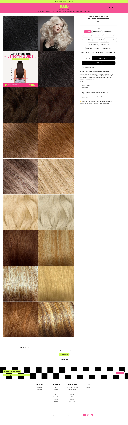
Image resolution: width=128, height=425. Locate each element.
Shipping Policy (70, 415)
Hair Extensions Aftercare (72, 387)
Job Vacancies (72, 404)
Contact (72, 399)
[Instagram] (84, 415)
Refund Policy (78, 415)
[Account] (112, 7)
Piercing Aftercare (72, 389)
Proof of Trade (72, 401)
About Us (72, 394)
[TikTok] (92, 415)
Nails (56, 394)
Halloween (56, 399)
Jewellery (56, 389)
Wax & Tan (55, 392)
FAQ (72, 396)
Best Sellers (39, 387)
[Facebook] (88, 415)
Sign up (120, 373)
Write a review (64, 354)
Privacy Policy (54, 415)
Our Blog (88, 387)
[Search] (109, 7)
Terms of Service (62, 415)
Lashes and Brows (56, 396)
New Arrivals (39, 389)
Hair (56, 387)
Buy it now (99, 63)
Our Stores (72, 392)
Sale (40, 392)
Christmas (55, 401)
